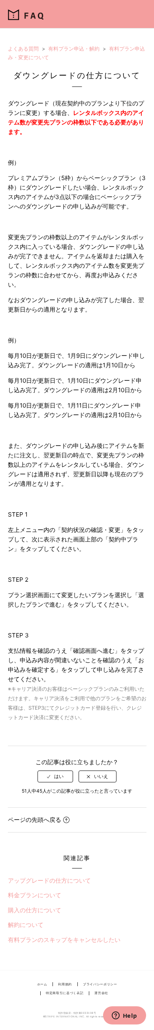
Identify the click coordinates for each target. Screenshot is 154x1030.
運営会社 (101, 993)
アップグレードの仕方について (49, 880)
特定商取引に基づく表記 (64, 993)
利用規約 (65, 984)
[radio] (55, 776)
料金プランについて (34, 895)
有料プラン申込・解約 (74, 48)
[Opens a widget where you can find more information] (124, 1016)
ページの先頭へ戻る (34, 819)
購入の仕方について (34, 910)
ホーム (42, 984)
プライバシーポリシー (100, 984)
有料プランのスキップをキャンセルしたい (64, 940)
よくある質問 (23, 48)
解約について (25, 925)
